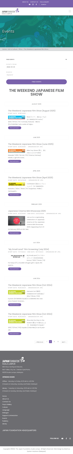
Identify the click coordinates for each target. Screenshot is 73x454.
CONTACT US (34, 2)
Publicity (5, 421)
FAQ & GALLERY (44, 2)
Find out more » (14, 128)
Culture (5, 407)
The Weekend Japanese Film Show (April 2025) (30, 177)
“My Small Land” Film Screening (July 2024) (28, 249)
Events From (11, 64)
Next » (64, 342)
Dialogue (5, 413)
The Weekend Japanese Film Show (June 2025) (31, 144)
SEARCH (43, 4)
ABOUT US (25, 2)
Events (4, 418)
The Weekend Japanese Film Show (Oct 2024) (30, 285)
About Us (5, 399)
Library (4, 424)
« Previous (39, 342)
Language (5, 410)
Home (4, 396)
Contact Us (6, 402)
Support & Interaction (10, 415)
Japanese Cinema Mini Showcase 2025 (27, 211)
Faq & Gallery (7, 404)
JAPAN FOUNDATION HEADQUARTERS (19, 430)
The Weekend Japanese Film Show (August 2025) (32, 110)
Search (9, 72)
